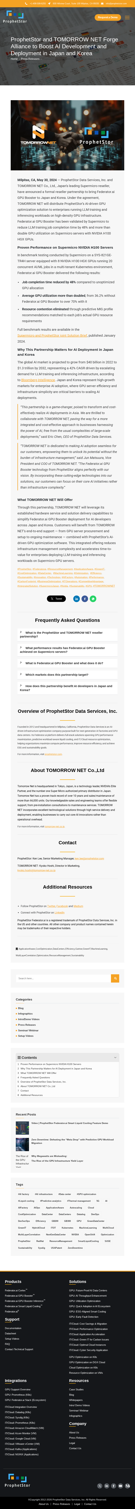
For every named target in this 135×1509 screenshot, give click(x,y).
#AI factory (23, 1194)
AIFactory (23, 1208)
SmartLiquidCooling (88, 1241)
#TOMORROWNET (104, 585)
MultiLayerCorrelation (26, 955)
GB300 (67, 1221)
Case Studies (76, 1389)
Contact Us (75, 1448)
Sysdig (41, 1248)
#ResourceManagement (60, 569)
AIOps (37, 1208)
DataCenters (59, 949)
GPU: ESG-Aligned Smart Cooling (87, 1311)
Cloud (91, 1208)
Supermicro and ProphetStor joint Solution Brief (52, 335)
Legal (72, 1443)
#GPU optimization (86, 1194)
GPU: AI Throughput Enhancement (88, 1295)
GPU (79, 1221)
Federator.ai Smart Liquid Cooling (23, 1306)
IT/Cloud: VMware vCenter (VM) (22, 1443)
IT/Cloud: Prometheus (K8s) (20, 1422)
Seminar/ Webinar (28, 1030)
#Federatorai (39, 569)
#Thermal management (79, 1201)
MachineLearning (99, 949)
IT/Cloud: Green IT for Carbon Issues (89, 1339)
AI (106, 1201)
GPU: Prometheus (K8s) (18, 1394)
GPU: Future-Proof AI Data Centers (88, 1290)
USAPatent (56, 1248)
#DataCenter (44, 573)
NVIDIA (75, 1234)
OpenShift (90, 1234)
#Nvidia (64, 586)
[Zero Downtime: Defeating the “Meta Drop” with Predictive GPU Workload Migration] (22, 1144)
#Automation (81, 577)
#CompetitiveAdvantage (91, 581)
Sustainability (77, 955)
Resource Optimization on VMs (86, 1372)
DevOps (95, 1214)
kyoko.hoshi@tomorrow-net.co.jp (36, 870)
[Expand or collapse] (115, 1057)
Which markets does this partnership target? (57, 674)
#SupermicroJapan (49, 586)
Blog (71, 1394)
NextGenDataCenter (56, 1234)
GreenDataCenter (95, 1221)
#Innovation (40, 577)
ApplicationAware (27, 949)
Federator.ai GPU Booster (20, 1295)
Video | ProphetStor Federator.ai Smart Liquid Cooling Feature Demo (69, 1123)
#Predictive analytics (50, 1201)
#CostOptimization (27, 573)
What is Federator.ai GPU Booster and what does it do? (64, 663)
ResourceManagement (60, 955)
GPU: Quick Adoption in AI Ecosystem (89, 1306)
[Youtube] (120, 1486)
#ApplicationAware (83, 569)
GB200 (55, 1221)
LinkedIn (60, 912)
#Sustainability (24, 577)
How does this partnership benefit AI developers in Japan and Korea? (66, 688)
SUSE (108, 1241)
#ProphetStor (24, 569)
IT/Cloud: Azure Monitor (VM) (20, 1433)
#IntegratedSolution (27, 586)
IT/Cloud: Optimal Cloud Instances (87, 1344)
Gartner (79, 949)
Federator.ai (12, 1311)
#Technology (53, 577)
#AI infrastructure (44, 1194)
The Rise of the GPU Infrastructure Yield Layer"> (22, 1161)
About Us (74, 1432)
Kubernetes (67, 1228)
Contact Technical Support (19, 1349)
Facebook (62, 906)
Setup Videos (25, 1036)
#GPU (89, 586)
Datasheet (10, 1333)
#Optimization (81, 573)
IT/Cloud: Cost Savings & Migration (88, 1323)
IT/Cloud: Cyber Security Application (88, 1350)
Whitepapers (76, 1400)
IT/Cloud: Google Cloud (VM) (20, 1438)
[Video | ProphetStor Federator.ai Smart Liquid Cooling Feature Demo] (22, 1128)
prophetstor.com (53, 754)
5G (97, 1201)
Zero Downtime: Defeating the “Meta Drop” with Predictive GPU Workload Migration (72, 1141)
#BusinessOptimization (49, 581)
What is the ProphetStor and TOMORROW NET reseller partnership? (61, 634)
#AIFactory (67, 577)
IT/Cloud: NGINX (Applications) (22, 1454)
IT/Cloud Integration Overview (21, 1407)
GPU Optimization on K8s (83, 1357)
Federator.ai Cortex (16, 1290)
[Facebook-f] (113, 1486)
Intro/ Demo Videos (79, 1405)
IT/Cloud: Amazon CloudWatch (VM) (24, 1428)
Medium (78, 906)
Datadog (81, 1214)
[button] (127, 17)
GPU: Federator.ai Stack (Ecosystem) (25, 1400)
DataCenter (47, 1214)
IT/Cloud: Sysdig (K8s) (17, 1417)
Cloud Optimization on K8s (83, 1367)
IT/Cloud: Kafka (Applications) (21, 1449)
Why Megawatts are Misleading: (57, 1158)
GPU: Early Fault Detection (83, 1316)
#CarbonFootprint (26, 581)
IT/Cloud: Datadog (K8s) (18, 1412)
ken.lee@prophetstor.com (89, 858)
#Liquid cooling (26, 1201)
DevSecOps (24, 1221)
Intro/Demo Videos (29, 1019)
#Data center (64, 1194)
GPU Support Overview (17, 1389)
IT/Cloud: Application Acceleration (87, 1334)
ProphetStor (24, 1241)
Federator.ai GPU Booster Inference (25, 1300)
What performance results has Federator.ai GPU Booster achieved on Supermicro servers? (62, 649)
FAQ (7, 1344)
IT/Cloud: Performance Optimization (88, 1329)
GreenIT (87, 949)
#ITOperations (69, 581)
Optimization (43, 955)
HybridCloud (38, 1228)
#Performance (96, 577)
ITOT (53, 1228)
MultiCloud (108, 1228)
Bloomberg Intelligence (38, 380)
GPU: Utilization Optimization (84, 1301)
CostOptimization (44, 949)
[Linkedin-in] (106, 1486)
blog (21, 1008)
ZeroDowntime (75, 1248)
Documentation (13, 1328)
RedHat (40, 1241)
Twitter (51, 906)
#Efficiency (95, 573)
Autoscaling (76, 1208)
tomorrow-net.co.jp (55, 826)
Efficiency (70, 949)
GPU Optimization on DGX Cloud (87, 1362)
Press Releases (27, 1025)
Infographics (25, 1013)
